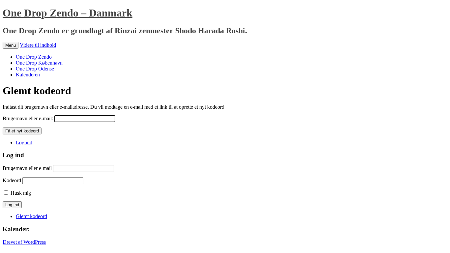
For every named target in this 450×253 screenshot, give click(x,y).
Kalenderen (28, 74)
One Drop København (39, 63)
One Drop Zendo (34, 57)
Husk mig (21, 193)
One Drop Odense (35, 68)
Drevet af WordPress (24, 242)
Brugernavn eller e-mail (27, 168)
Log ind (24, 142)
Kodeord (12, 180)
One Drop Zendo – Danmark (67, 13)
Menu (10, 45)
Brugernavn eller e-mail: (28, 118)
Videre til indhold (38, 45)
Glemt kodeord (31, 216)
